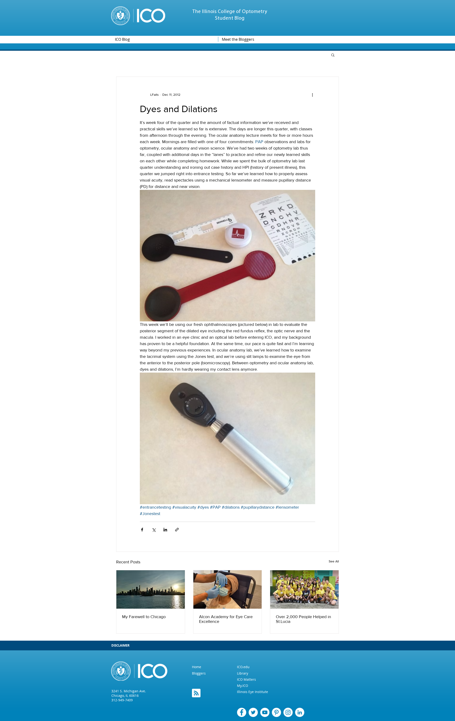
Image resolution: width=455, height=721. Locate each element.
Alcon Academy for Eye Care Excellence (226, 619)
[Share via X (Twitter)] (153, 529)
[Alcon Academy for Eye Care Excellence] (227, 589)
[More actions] (312, 95)
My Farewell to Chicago (144, 616)
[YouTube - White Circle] (264, 712)
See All (334, 561)
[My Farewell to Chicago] (150, 589)
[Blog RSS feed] (196, 693)
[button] (333, 55)
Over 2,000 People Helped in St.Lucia (303, 619)
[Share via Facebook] (142, 529)
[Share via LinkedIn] (165, 529)
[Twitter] (253, 712)
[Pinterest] (276, 712)
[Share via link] (177, 529)
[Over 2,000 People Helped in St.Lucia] (304, 589)
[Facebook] (241, 712)
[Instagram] (288, 712)
